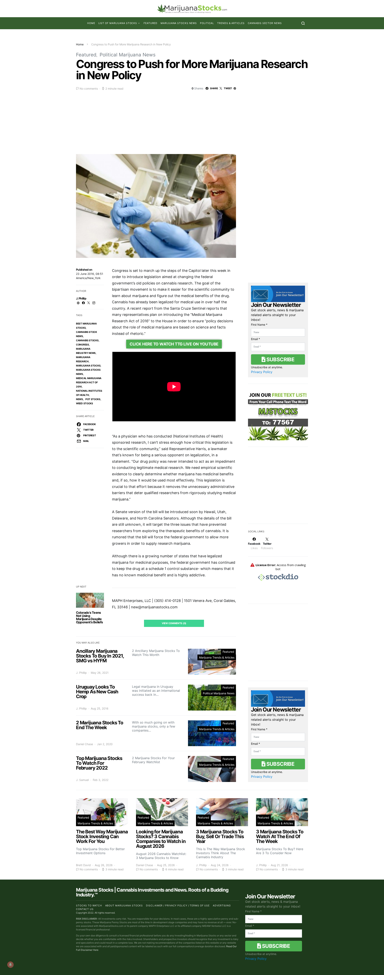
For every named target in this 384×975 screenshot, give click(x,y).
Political (207, 23)
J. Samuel (82, 780)
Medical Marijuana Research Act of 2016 (88, 382)
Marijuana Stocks (88, 365)
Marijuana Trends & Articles (216, 657)
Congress (82, 344)
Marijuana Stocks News (179, 23)
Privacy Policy (261, 372)
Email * (255, 339)
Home (91, 23)
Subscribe (279, 359)
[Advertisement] (192, 121)
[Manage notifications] (10, 964)
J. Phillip (81, 298)
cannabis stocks (87, 340)
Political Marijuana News (128, 55)
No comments (89, 88)
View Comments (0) (174, 623)
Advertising (222, 905)
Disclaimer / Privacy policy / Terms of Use (178, 905)
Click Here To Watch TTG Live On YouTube (174, 344)
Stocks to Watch (89, 905)
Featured (150, 23)
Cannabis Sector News (265, 23)
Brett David (83, 865)
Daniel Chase (84, 744)
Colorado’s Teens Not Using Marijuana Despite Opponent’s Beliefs (89, 617)
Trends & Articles (230, 23)
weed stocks (84, 403)
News (79, 399)
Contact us (85, 909)
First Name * (259, 324)
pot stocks (92, 399)
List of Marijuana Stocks (117, 23)
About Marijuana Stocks (124, 905)
